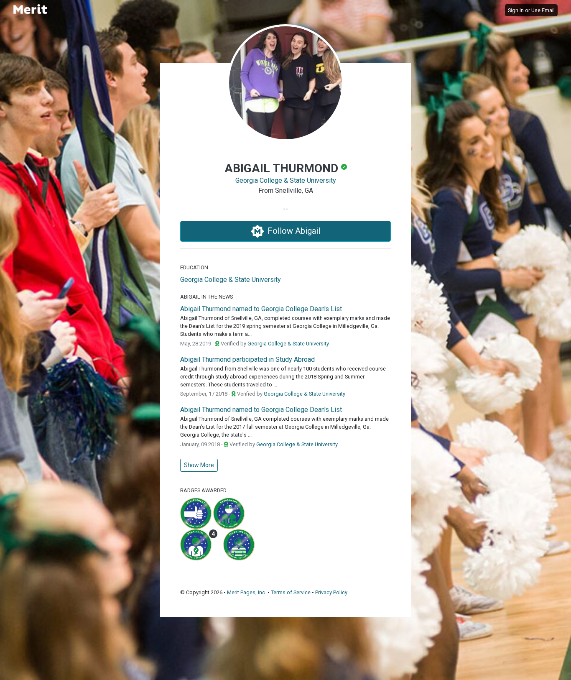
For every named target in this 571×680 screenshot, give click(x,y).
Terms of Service (291, 592)
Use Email (543, 10)
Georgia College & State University (285, 180)
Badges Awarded (203, 490)
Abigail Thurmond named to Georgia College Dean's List (261, 309)
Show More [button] (199, 465)
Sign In (516, 10)
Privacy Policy (331, 592)
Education (194, 267)
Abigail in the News (206, 297)
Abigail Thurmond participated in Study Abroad (247, 359)
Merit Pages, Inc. (246, 592)
